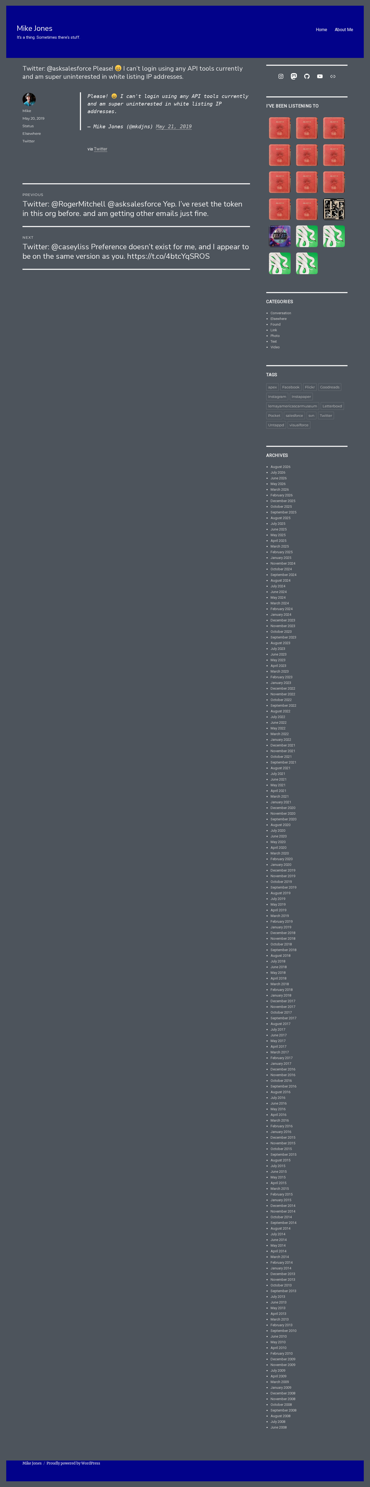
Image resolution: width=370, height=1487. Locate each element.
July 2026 (278, 472)
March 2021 (280, 796)
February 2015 (282, 1194)
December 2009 (283, 1359)
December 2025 (283, 501)
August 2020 (280, 825)
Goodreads (329, 387)
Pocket (274, 415)
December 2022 (283, 688)
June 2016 (279, 1103)
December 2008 (283, 1393)
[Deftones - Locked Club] (307, 236)
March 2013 (280, 1319)
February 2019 (282, 921)
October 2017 (281, 1012)
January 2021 (281, 802)
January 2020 (281, 865)
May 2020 (278, 842)
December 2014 (283, 1206)
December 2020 (283, 808)
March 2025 (280, 546)
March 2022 (280, 734)
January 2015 (281, 1200)
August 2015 (280, 1160)
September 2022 (283, 705)
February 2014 (282, 1262)
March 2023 (280, 671)
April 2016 (278, 1115)
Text (274, 341)
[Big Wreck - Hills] (280, 128)
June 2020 (279, 836)
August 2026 (280, 467)
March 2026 (280, 489)
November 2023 (283, 626)
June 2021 (279, 779)
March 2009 (280, 1382)
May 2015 (278, 1177)
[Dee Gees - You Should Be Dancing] (280, 236)
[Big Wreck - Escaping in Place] (334, 128)
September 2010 (283, 1331)
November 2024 (283, 563)
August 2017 (280, 1024)
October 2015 (281, 1149)
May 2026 (278, 484)
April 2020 (278, 848)
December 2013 (283, 1274)
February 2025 (282, 552)
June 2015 (279, 1172)
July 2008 (278, 1422)
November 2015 (283, 1143)
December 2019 (283, 870)
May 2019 (278, 904)
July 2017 (278, 1029)
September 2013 (283, 1291)
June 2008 (279, 1427)
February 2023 (282, 677)
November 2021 (283, 751)
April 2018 (278, 978)
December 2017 (283, 1001)
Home (321, 29)
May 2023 (278, 660)
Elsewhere (31, 133)
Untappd (276, 425)
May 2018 (278, 973)
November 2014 (283, 1211)
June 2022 (279, 722)
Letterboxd (332, 406)
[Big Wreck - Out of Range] (280, 182)
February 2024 (282, 609)
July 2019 (278, 899)
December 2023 (283, 620)
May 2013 (278, 1308)
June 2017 (279, 1035)
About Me (344, 29)
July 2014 (278, 1234)
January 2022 (281, 740)
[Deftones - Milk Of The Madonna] (307, 263)
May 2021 (278, 785)
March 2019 (280, 916)
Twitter (100, 149)
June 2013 (279, 1302)
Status (28, 126)
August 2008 (280, 1416)
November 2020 (283, 813)
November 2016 (283, 1075)
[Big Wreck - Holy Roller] (280, 209)
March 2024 (280, 603)
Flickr (310, 387)
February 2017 (282, 1058)
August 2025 (280, 518)
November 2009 (283, 1365)
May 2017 (278, 1041)
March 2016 (280, 1120)
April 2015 (278, 1183)
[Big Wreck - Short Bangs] (307, 182)
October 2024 (281, 569)
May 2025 (278, 535)
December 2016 (283, 1069)
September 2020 (283, 819)
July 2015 (278, 1166)
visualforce (299, 425)
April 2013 (278, 1314)
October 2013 (281, 1285)
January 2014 (281, 1268)
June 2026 (279, 478)
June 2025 (279, 529)
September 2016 (283, 1086)
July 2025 (278, 524)
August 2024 (280, 580)
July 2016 (278, 1098)
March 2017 (280, 1052)
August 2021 (280, 768)
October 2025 (281, 507)
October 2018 (281, 944)
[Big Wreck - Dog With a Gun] (280, 155)
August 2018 (280, 956)
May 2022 (278, 728)
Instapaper (301, 396)
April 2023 (278, 666)
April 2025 (278, 541)
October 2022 (281, 700)
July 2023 (278, 649)
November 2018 (283, 938)
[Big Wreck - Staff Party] (307, 209)
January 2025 (281, 558)
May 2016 (278, 1109)
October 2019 (281, 882)
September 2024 (283, 575)
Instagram (277, 396)
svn (311, 415)
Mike (26, 111)
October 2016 (281, 1081)
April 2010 (278, 1348)
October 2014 (281, 1217)
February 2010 (282, 1353)
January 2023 (281, 683)
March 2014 (280, 1257)
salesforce (294, 415)
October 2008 (281, 1405)
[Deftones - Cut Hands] (280, 263)
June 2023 (279, 654)
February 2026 (282, 495)
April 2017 (278, 1046)
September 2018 (283, 950)
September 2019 (283, 887)
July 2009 (278, 1370)
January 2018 (281, 995)
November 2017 (283, 1007)
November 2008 (283, 1399)
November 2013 (283, 1280)
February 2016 (282, 1126)
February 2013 (282, 1325)
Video (275, 347)
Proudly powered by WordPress (73, 1463)
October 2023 (281, 632)
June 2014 (279, 1240)
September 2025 (283, 512)
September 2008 (283, 1410)
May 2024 (278, 597)
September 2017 (283, 1018)
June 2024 (279, 592)
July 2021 (278, 774)
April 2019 (278, 910)
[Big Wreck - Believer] (334, 182)
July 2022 (278, 717)
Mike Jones (35, 28)
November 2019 (283, 876)
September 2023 (283, 637)
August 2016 (280, 1092)
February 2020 (282, 859)
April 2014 (278, 1251)
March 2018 (280, 984)
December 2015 (283, 1137)
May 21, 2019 (174, 126)
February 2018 (282, 990)
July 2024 (278, 586)
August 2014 (280, 1228)
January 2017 (281, 1064)
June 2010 (279, 1336)
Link (274, 330)
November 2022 (283, 694)
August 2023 (280, 643)
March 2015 (280, 1189)
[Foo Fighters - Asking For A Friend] (334, 209)
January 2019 (281, 927)
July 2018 (278, 961)
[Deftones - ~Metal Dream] (334, 236)
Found (276, 324)
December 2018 (283, 933)
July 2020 (278, 830)
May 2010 (278, 1342)
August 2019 (280, 893)
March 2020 (280, 853)
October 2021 (281, 757)
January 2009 (281, 1388)
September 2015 (283, 1154)
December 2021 (283, 745)
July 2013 (278, 1297)
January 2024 (281, 615)
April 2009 (278, 1376)
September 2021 (283, 762)
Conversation (281, 313)
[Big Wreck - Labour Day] (307, 128)
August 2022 (280, 711)
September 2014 (283, 1223)
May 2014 (278, 1245)
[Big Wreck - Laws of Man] (307, 155)
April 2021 (278, 791)
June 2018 (279, 967)
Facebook (291, 387)
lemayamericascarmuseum (292, 406)
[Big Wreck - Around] (334, 155)
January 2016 (281, 1132)
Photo (275, 336)
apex (272, 387)
